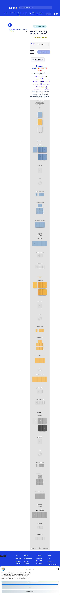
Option (33, 43)
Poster (27, 15)
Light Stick (32, 13)
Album (19, 13)
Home (6, 13)
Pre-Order (12, 13)
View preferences (30, 591)
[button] (57, 569)
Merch (25, 13)
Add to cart (44, 52)
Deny (30, 587)
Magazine (20, 15)
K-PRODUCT (39, 15)
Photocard (40, 13)
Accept (30, 582)
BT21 (32, 15)
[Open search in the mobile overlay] (35, 7)
